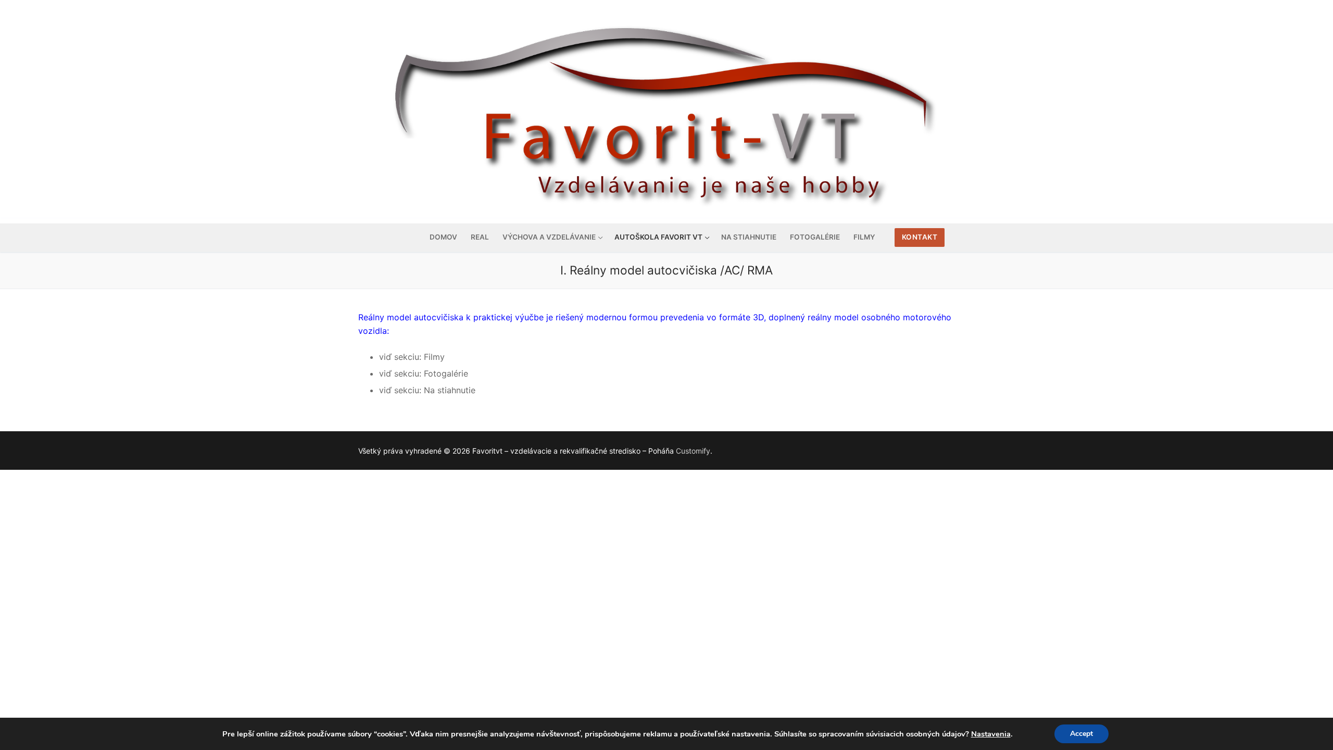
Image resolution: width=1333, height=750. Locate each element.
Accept (1081, 734)
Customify (693, 450)
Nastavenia (991, 734)
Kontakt (920, 237)
